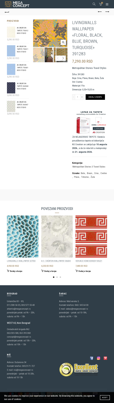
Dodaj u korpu (95, 97)
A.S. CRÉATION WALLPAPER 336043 (56, 261)
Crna (96, 173)
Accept (105, 398)
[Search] (94, 4)
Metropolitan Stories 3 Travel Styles (88, 166)
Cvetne (104, 173)
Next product (107, 12)
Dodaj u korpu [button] (16, 271)
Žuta (93, 177)
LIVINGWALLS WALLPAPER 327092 (21, 261)
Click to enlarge (63, 42)
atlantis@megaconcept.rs (19, 308)
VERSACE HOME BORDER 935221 (88, 261)
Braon (89, 173)
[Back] (7, 12)
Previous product (100, 12)
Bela (83, 173)
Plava (76, 177)
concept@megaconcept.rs (19, 336)
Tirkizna (85, 177)
